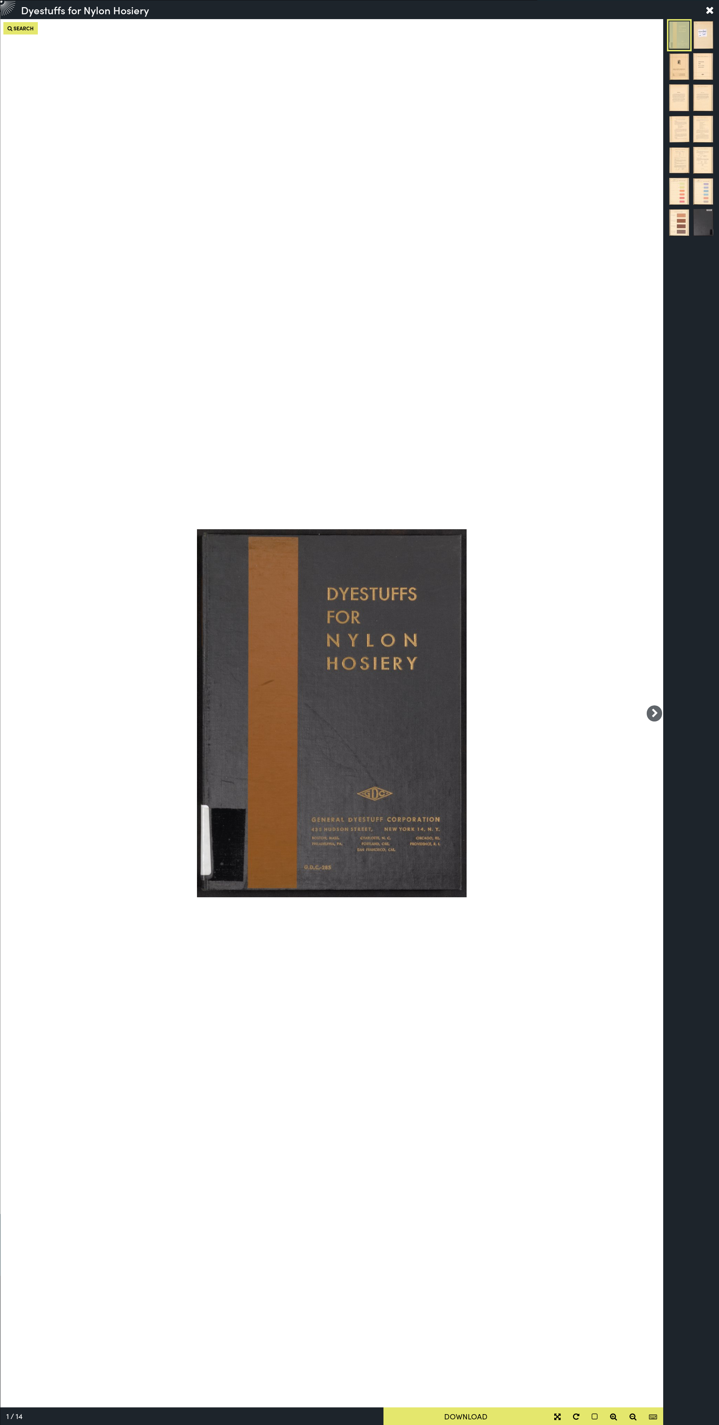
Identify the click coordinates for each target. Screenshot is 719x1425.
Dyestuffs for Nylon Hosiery (85, 9)
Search (23, 28)
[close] (710, 10)
